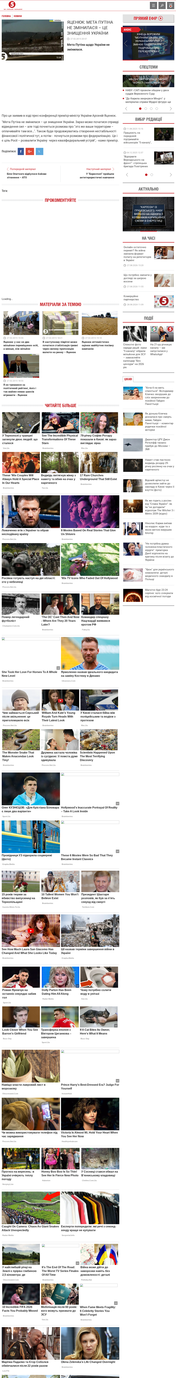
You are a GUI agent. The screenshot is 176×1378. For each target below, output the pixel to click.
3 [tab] (151, 108)
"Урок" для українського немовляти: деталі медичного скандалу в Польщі (159, 574)
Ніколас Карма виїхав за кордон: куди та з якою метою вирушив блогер (158, 528)
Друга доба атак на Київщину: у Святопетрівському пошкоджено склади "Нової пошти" (145, 102)
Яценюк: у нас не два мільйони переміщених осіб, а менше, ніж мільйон (20, 345)
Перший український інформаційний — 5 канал (12, 5)
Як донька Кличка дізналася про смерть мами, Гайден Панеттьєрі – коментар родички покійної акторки (159, 421)
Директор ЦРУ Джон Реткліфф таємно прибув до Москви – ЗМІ (157, 444)
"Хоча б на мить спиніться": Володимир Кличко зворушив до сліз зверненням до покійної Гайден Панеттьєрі (159, 396)
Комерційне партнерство (131, 298)
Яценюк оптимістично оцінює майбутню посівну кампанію (98, 345)
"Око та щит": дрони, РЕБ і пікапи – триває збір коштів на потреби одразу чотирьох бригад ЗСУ (138, 163)
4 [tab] (157, 108)
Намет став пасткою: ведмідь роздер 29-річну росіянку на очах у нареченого (159, 464)
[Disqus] (60, 253)
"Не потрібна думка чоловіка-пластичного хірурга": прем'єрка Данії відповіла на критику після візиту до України (159, 551)
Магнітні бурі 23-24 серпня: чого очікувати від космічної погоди (159, 593)
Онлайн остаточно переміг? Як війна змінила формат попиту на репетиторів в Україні (137, 254)
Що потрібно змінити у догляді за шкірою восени (138, 278)
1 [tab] (140, 108)
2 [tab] (146, 108)
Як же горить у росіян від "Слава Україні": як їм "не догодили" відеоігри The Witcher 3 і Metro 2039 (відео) (159, 507)
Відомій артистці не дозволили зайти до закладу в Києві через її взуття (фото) (159, 485)
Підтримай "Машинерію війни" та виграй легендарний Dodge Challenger (137, 137)
